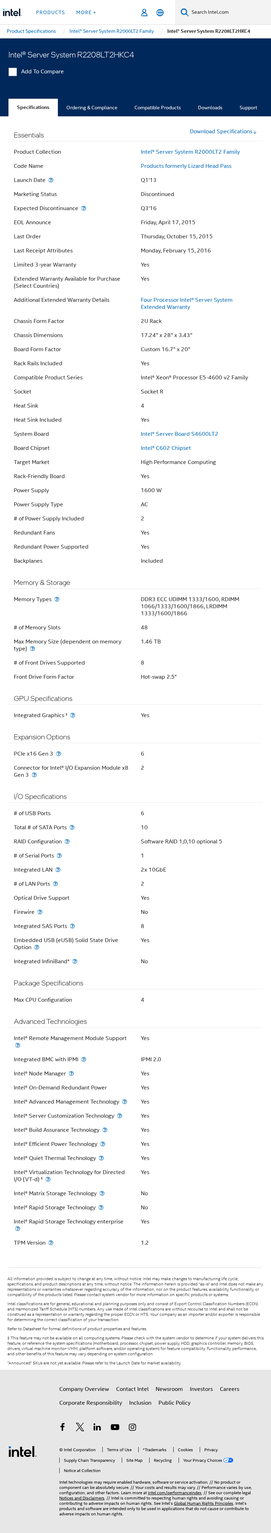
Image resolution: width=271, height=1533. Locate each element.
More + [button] (86, 12)
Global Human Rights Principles (203, 1503)
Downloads (210, 107)
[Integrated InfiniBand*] (75, 961)
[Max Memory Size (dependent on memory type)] (32, 649)
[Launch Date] (51, 180)
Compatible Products (157, 107)
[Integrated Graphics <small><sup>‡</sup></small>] (73, 715)
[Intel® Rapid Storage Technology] (101, 1207)
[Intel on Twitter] (80, 1428)
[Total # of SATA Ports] (72, 827)
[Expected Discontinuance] (84, 208)
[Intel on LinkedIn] (97, 1428)
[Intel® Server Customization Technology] (120, 1116)
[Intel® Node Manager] (71, 1073)
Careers (229, 1389)
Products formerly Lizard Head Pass (186, 166)
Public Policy (174, 1402)
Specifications (33, 107)
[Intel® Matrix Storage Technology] (102, 1193)
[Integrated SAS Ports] (72, 926)
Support (248, 107)
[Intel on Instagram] (132, 1428)
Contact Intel (132, 1389)
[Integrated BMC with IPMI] (84, 1059)
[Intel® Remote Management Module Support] (18, 1045)
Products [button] (50, 12)
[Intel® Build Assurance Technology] (105, 1130)
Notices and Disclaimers (81, 1498)
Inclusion (140, 1402)
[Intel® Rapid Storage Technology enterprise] (18, 1229)
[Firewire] (40, 912)
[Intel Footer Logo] (22, 1451)
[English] (160, 12)
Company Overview (84, 1389)
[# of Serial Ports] (59, 856)
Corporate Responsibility (90, 1402)
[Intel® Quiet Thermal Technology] (101, 1158)
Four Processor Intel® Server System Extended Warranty (187, 304)
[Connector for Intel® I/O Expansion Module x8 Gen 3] (34, 775)
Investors (201, 1389)
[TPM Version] (51, 1243)
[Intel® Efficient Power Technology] (103, 1144)
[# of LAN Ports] (55, 884)
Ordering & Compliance (92, 107)
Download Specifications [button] (221, 131)
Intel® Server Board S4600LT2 (179, 434)
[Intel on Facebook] (62, 1428)
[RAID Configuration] (67, 841)
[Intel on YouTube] (115, 1428)
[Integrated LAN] (58, 870)
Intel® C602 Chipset (166, 448)
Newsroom (169, 1389)
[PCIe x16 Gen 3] (58, 754)
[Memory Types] (57, 599)
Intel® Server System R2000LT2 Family (190, 151)
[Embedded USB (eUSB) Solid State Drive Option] (37, 947)
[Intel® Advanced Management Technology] (124, 1102)
